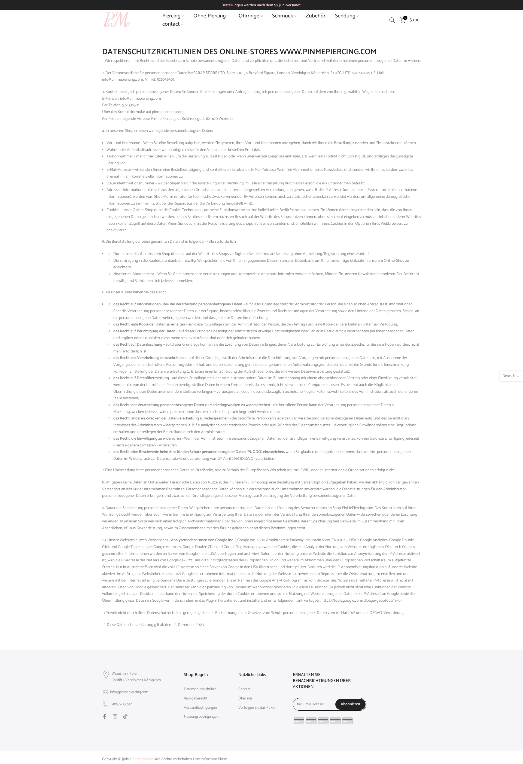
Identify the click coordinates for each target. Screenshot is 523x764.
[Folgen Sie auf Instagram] (114, 716)
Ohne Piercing (209, 16)
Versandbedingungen (200, 708)
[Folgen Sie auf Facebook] (104, 716)
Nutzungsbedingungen (201, 717)
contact (171, 24)
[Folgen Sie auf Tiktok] (125, 716)
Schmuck (282, 16)
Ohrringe (249, 16)
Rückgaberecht (195, 698)
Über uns (245, 698)
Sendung (345, 16)
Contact (244, 689)
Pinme (223, 759)
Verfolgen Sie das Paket (256, 708)
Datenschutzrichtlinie (200, 689)
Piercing (171, 16)
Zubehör (316, 16)
